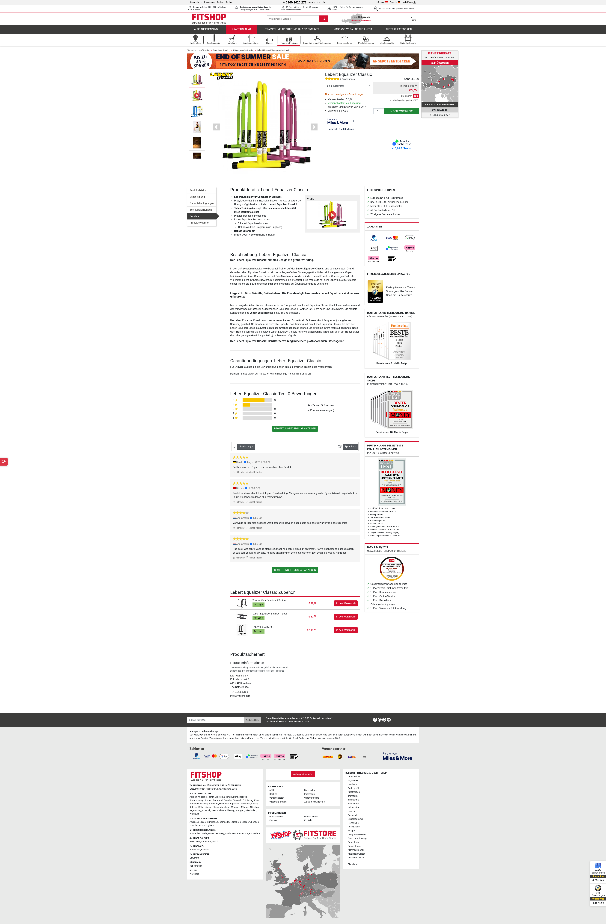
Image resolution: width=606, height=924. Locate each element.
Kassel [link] (254, 803)
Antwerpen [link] (195, 849)
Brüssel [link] (204, 849)
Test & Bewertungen (201, 209)
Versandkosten (276, 798)
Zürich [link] (215, 841)
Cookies (273, 794)
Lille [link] (191, 857)
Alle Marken (353, 864)
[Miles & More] (397, 756)
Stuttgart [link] (239, 810)
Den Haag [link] (219, 833)
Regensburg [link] (195, 810)
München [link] (235, 807)
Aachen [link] (193, 797)
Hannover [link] (224, 803)
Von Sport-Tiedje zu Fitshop (204, 731)
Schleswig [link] (230, 810)
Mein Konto (407, 2)
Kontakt (229, 2)
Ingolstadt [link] (235, 803)
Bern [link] (198, 841)
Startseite (191, 50)
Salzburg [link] (226, 789)
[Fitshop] (209, 18)
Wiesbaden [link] (250, 810)
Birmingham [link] (213, 822)
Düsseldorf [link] (238, 800)
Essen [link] (257, 800)
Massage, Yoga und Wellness (352, 29)
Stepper (351, 830)
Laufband (352, 784)
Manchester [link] (195, 825)
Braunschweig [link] (197, 800)
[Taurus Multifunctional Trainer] (242, 603)
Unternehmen (196, 2)
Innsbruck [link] (200, 789)
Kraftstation (354, 792)
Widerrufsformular (278, 801)
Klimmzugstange (356, 850)
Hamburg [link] (213, 803)
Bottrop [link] (243, 797)
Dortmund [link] (218, 800)
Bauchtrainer (354, 842)
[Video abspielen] (332, 215)
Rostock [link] (206, 810)
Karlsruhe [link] (245, 803)
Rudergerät (353, 788)
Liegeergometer (355, 819)
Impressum (209, 2)
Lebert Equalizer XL (263, 627)
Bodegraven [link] (208, 833)
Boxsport (352, 815)
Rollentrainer (354, 826)
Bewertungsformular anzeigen (295, 428)
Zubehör (194, 216)
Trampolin (353, 796)
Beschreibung (197, 196)
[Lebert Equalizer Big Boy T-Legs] (242, 616)
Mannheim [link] (225, 807)
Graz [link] (192, 789)
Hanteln (352, 811)
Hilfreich (239, 472)
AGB (271, 790)
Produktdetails (198, 190)
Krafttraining (241, 29)
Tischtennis (353, 799)
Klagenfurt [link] (211, 789)
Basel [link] (192, 841)
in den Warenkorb (401, 111)
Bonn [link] (235, 797)
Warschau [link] (194, 874)
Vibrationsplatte (356, 857)
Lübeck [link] (215, 807)
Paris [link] (196, 857)
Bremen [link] (208, 800)
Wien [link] (234, 789)
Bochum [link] (228, 797)
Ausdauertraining (206, 29)
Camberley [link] (225, 822)
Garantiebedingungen (202, 203)
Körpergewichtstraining (243, 50)
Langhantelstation (357, 834)
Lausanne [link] (206, 841)
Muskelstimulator (356, 854)
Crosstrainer (354, 776)
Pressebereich (311, 816)
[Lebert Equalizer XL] (242, 629)
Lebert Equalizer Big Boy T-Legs (269, 613)
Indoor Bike (353, 807)
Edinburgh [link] (236, 822)
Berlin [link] (211, 797)
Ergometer (353, 780)
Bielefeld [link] (219, 797)
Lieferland (379, 2)
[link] (373, 238)
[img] (352, 121)
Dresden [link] (228, 800)
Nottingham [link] (208, 825)
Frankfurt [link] (194, 803)
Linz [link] (219, 789)
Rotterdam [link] (254, 833)
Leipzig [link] (207, 807)
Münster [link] (245, 807)
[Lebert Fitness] (222, 75)
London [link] (255, 822)
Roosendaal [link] (242, 833)
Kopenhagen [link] (196, 866)
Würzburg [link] (194, 814)
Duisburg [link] (248, 800)
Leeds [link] (203, 822)
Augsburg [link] (203, 797)
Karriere (220, 2)
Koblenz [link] (193, 807)
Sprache (393, 2)
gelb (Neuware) (335, 85)
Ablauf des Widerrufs (314, 801)
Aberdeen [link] (194, 822)
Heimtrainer (353, 823)
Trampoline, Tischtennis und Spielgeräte (292, 29)
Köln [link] (200, 807)
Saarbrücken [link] (217, 810)
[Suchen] (323, 18)
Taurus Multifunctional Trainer (269, 600)
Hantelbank (353, 803)
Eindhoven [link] (230, 833)
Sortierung (245, 446)
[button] (197, 80)
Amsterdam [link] (195, 833)
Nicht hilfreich (255, 472)
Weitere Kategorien (399, 29)
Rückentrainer (355, 846)
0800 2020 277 (441, 114)
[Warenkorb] (414, 18)
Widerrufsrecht (311, 798)
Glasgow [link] (246, 822)
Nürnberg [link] (254, 807)
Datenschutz (310, 790)
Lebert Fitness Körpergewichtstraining (274, 50)
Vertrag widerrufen (303, 774)
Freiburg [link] (204, 803)
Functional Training (221, 50)
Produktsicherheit (199, 222)
